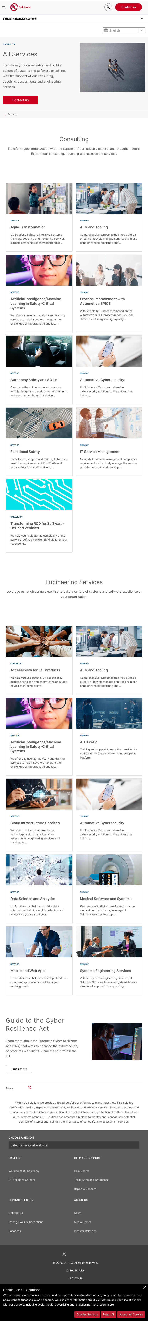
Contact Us (16, 1212)
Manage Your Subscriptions (26, 1222)
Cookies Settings (87, 1314)
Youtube (94, 1254)
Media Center (82, 1222)
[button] (3, 7)
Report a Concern (85, 1188)
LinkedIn (54, 1254)
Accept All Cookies (131, 1314)
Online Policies (75, 1270)
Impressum (75, 1278)
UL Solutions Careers (22, 1179)
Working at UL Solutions (24, 1170)
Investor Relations (85, 1231)
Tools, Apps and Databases (91, 1179)
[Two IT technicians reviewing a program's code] (117, 1041)
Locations (15, 1231)
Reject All (108, 1314)
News (77, 1212)
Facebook (74, 1254)
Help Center (81, 1170)
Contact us (128, 7)
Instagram (84, 1254)
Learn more (19, 1068)
